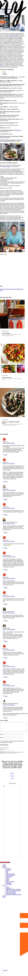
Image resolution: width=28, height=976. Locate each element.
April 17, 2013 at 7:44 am (9, 612)
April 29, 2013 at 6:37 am (9, 685)
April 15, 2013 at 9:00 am (9, 443)
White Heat (17, 130)
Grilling (7, 879)
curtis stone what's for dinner (6, 289)
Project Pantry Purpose (11, 893)
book (1, 64)
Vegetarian (8, 870)
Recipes (4, 867)
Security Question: (4, 747)
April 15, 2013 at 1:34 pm (9, 523)
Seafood (7, 877)
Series (4, 885)
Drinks (7, 880)
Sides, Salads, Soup (10, 873)
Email (2, 737)
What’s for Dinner (7, 166)
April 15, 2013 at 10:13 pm (9, 556)
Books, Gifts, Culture (10, 892)
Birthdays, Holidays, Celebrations (13, 889)
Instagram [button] (12, 775)
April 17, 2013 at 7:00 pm (9, 649)
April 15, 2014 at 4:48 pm (9, 704)
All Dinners (8, 868)
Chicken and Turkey (10, 875)
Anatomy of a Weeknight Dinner (10, 2)
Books (4, 866)
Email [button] (12, 778)
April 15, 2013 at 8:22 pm (9, 541)
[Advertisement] (14, 270)
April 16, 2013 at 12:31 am (9, 578)
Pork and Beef (9, 876)
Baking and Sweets (10, 881)
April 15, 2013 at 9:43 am (9, 463)
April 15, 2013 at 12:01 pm (9, 490)
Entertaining (8, 888)
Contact (4, 895)
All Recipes (8, 882)
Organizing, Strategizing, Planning (13, 894)
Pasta (7, 872)
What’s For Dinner (14, 34)
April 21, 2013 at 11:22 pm (9, 666)
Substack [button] (11, 773)
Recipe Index (9, 884)
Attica (2, 137)
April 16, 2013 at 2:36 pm (9, 596)
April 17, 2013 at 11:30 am (9, 629)
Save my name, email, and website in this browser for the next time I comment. (12, 741)
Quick (7, 871)
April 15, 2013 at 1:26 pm (9, 508)
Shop (4, 897)
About (4, 864)
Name (2, 734)
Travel (7, 886)
